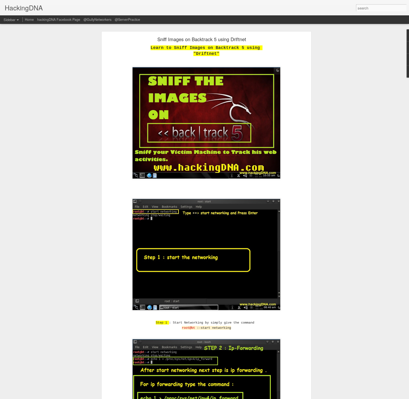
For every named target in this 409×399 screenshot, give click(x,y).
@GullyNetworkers (97, 19)
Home (29, 19)
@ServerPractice (127, 19)
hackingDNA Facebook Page (58, 19)
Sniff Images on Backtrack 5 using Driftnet (201, 39)
